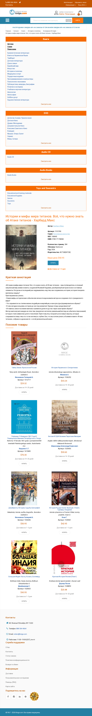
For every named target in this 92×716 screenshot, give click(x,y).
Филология (11, 92)
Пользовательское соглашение (17, 678)
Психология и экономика (16, 82)
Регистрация (70, 14)
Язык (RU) (81, 5)
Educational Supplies (14, 196)
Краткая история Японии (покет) (64, 576)
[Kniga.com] (18, 12)
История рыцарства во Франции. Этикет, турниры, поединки (64, 509)
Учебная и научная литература (18, 89)
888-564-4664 (12, 2)
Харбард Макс (58, 226)
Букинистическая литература (18, 53)
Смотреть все (46, 104)
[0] (82, 11)
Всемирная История (49, 31)
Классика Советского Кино (17, 128)
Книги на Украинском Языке (17, 55)
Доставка (9, 673)
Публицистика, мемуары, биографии (20, 84)
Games (9, 198)
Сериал (10, 136)
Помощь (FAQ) (11, 682)
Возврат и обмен (12, 664)
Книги (23, 31)
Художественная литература (18, 100)
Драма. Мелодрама (14, 123)
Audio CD (10, 157)
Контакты (9, 652)
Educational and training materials (19, 193)
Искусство (11, 68)
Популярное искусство (61, 234)
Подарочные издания (15, 76)
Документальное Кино (15, 126)
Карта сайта (10, 686)
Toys (9, 203)
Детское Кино (12, 120)
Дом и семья (12, 63)
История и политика (34, 31)
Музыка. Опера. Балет (15, 134)
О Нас (8, 647)
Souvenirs (10, 201)
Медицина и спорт (14, 74)
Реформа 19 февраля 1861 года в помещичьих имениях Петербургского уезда (24, 437)
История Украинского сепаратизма (64, 368)
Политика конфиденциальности (17, 660)
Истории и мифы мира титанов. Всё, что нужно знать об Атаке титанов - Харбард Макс (33, 33)
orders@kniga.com (20, 634)
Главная (8, 31)
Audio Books (11, 175)
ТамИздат (11, 58)
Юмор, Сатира (12, 139)
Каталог (16, 31)
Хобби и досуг (12, 97)
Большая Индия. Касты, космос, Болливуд (24, 576)
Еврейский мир (13, 66)
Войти (61, 14)
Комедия (10, 131)
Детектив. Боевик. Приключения (19, 118)
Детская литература (15, 61)
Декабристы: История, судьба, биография (24, 508)
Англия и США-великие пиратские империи (64, 436)
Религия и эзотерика (15, 87)
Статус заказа (11, 656)
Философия (11, 95)
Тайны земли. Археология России (24, 368)
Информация (70, 5)
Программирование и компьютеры (20, 79)
